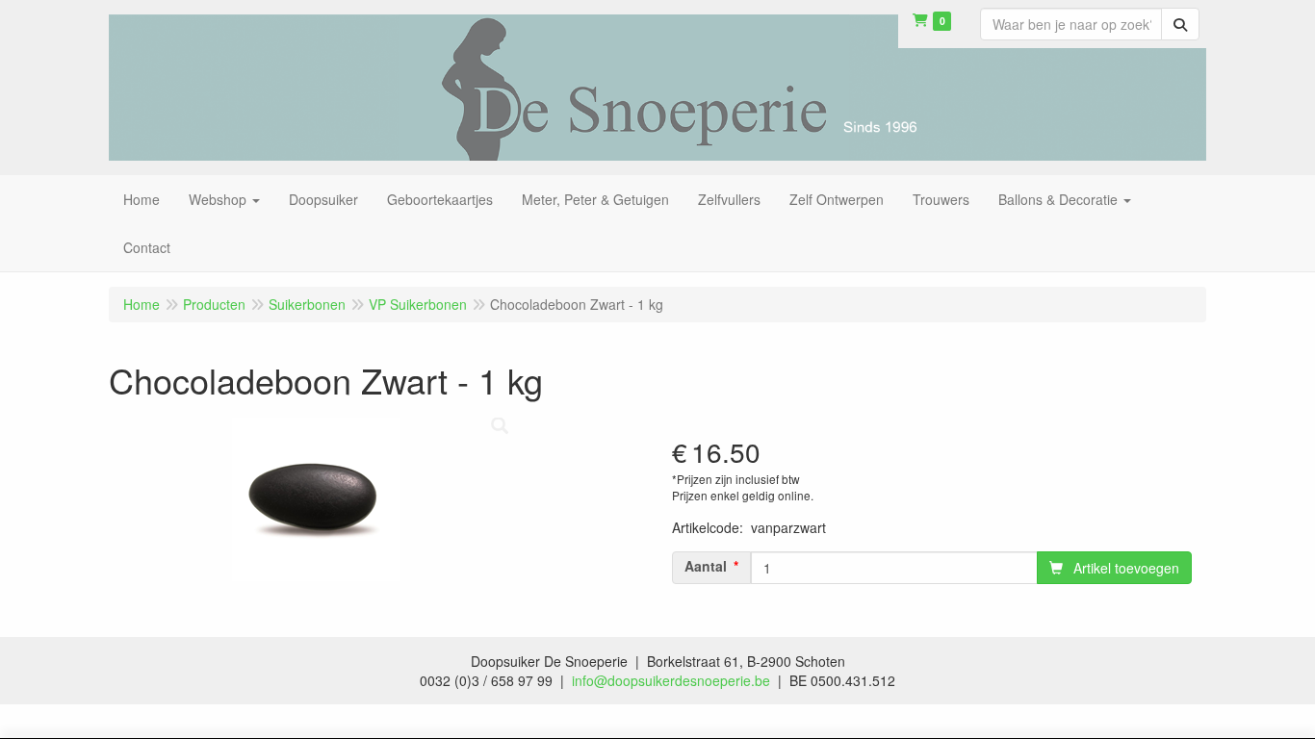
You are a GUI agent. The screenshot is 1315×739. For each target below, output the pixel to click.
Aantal (705, 566)
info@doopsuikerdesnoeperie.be (671, 680)
